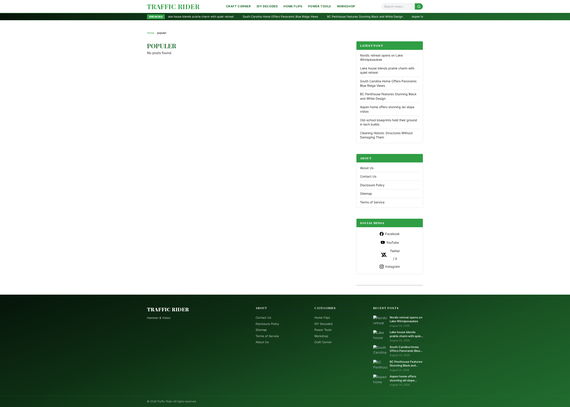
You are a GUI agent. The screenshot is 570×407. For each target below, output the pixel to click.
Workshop (346, 6)
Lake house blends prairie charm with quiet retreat (406, 334)
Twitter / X (395, 255)
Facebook (392, 234)
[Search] (419, 6)
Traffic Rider (173, 6)
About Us (366, 168)
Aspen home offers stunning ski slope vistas (406, 16)
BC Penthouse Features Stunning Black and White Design (330, 16)
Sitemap (366, 193)
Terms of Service (372, 202)
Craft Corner (238, 6)
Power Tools (319, 6)
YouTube (392, 242)
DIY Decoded (267, 6)
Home (150, 32)
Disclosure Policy (372, 185)
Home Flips (292, 6)
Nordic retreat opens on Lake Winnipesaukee (406, 319)
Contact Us (368, 176)
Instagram (392, 266)
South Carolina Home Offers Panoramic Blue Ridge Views (246, 16)
